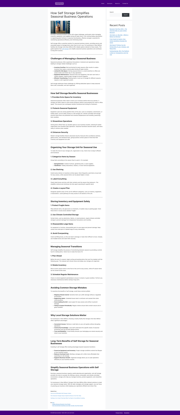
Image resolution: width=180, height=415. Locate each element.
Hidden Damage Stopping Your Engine (61, 404)
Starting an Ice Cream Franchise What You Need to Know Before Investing (68, 398)
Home (102, 3)
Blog (53, 402)
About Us (117, 3)
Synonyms (109, 3)
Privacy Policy (119, 412)
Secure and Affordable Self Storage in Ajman (61, 393)
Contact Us (125, 3)
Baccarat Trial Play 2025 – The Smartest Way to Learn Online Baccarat (118, 30)
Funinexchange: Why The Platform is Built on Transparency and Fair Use (119, 52)
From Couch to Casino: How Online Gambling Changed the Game (118, 40)
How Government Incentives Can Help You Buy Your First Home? (67, 405)
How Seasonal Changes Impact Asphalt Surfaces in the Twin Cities (66, 395)
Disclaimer (126, 412)
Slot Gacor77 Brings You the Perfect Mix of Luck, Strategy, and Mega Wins (119, 46)
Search (112, 12)
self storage (65, 49)
